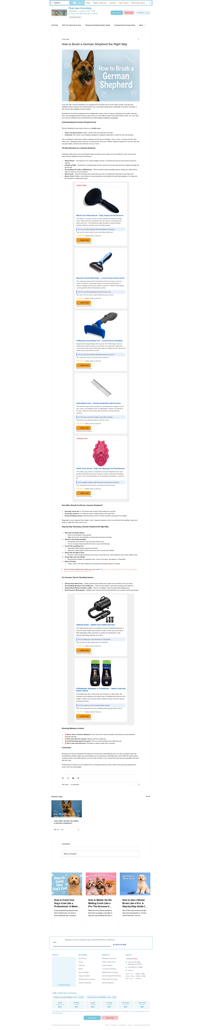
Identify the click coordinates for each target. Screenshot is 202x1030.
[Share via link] (78, 778)
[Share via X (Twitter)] (68, 778)
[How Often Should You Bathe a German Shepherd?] (66, 808)
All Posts (54, 25)
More (141, 25)
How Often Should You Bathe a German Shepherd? (66, 822)
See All (148, 796)
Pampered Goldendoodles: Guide (97, 25)
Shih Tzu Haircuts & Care (71, 25)
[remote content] (100, 342)
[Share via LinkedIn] (73, 778)
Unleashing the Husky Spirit (124, 25)
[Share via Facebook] (63, 778)
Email (54, 942)
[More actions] (138, 39)
